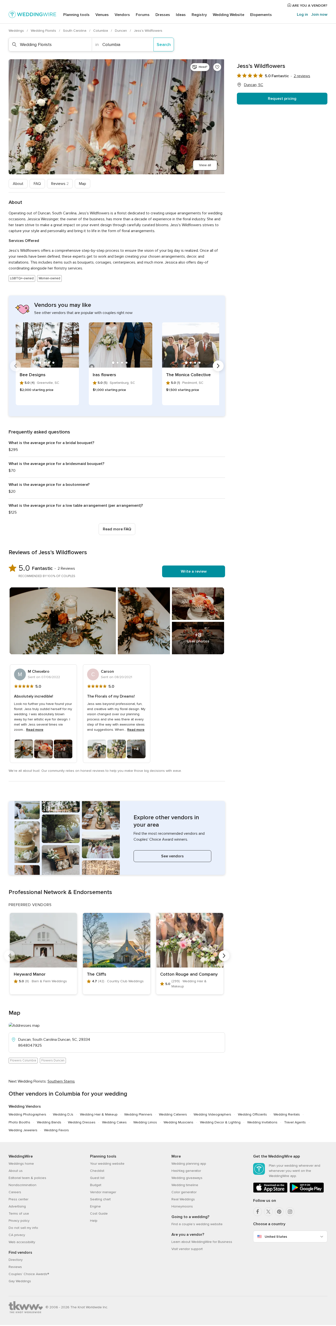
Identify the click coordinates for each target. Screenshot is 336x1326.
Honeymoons (182, 1206)
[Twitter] (268, 1211)
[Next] (218, 365)
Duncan (121, 31)
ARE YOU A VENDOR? (309, 5)
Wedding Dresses (81, 1122)
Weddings (17, 31)
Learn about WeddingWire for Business (201, 1242)
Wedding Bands (49, 1122)
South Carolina (75, 31)
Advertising (17, 1206)
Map (82, 183)
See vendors (172, 856)
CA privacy (17, 1235)
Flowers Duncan (52, 1060)
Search (164, 44)
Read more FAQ (117, 529)
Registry (199, 14)
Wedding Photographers (27, 1114)
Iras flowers (104, 374)
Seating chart (100, 1199)
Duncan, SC (253, 84)
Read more (34, 730)
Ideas (181, 14)
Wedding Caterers (173, 1114)
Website (228, 14)
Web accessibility (22, 1242)
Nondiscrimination (22, 1185)
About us (16, 1171)
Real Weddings (183, 1199)
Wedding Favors (56, 1130)
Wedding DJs (63, 1114)
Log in (302, 14)
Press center (18, 1199)
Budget (95, 1185)
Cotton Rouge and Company (189, 974)
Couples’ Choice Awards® (29, 1274)
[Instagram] (290, 1211)
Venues (102, 14)
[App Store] (270, 1192)
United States (276, 1237)
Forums (143, 14)
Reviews (60, 183)
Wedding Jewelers (23, 1130)
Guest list (97, 1178)
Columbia (101, 31)
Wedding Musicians (178, 1122)
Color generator (184, 1192)
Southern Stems (61, 1081)
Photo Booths (19, 1122)
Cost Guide (99, 1213)
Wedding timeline (184, 1185)
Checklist (97, 1171)
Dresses (162, 14)
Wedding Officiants (252, 1114)
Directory (16, 1260)
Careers (15, 1192)
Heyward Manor (30, 974)
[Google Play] (307, 1192)
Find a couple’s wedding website (197, 1224)
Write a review (194, 571)
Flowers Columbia (23, 1060)
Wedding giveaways (186, 1178)
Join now (319, 14)
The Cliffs (96, 974)
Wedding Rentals (287, 1114)
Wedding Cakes (114, 1122)
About (18, 183)
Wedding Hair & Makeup (99, 1114)
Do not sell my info (23, 1228)
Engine (95, 1206)
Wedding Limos (145, 1122)
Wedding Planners (138, 1114)
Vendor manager (103, 1192)
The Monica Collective (188, 374)
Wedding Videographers (212, 1114)
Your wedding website (107, 1164)
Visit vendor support (187, 1249)
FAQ (37, 183)
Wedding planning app (188, 1164)
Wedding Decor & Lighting (220, 1122)
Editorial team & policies (27, 1178)
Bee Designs (33, 374)
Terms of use (19, 1213)
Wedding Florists (44, 31)
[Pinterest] (279, 1211)
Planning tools (76, 14)
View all (205, 165)
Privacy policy (19, 1221)
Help (93, 1221)
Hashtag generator (186, 1171)
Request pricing (282, 98)
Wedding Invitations (262, 1122)
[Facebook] (257, 1211)
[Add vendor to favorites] (217, 67)
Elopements (261, 14)
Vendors (122, 14)
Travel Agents (295, 1122)
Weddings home (21, 1164)
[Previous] (15, 365)
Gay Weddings (20, 1281)
